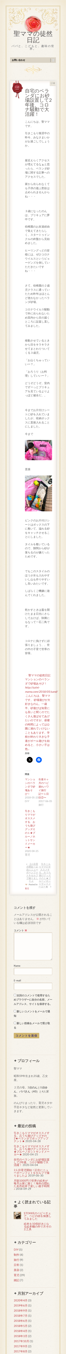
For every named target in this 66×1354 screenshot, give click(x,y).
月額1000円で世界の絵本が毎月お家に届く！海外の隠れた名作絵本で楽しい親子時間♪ (32, 1184)
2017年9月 (20, 1346)
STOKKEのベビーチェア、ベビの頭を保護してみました (37, 1215)
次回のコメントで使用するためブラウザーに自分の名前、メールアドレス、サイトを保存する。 (33, 999)
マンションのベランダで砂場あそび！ (30, 786)
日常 (16, 1264)
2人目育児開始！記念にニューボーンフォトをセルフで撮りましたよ (32, 872)
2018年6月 (20, 1320)
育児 (27, 888)
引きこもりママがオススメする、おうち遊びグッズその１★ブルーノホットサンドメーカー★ (30, 829)
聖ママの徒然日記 (33, 38)
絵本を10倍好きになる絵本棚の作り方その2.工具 (37, 1226)
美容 (16, 1270)
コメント (20, 930)
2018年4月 (20, 1331)
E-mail (17, 980)
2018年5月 (20, 1325)
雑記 (16, 1280)
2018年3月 (20, 1336)
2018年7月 (20, 1315)
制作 (16, 1254)
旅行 (16, 1259)
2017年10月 (21, 1341)
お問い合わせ (18, 60)
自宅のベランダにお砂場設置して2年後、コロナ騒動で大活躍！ (32, 1162)
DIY (16, 1249)
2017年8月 (20, 1351)
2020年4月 (20, 1300)
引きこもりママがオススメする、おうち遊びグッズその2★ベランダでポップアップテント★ (32, 1137)
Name (17, 965)
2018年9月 (20, 1310)
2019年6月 (20, 1305)
